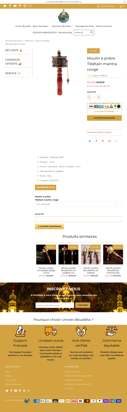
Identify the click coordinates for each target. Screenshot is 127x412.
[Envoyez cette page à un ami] (116, 141)
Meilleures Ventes (104, 26)
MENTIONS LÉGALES (72, 372)
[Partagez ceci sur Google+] (109, 141)
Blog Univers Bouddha (13, 384)
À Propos (8, 376)
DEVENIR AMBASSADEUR (45, 32)
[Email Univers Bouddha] (29, 6)
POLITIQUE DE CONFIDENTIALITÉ (77, 384)
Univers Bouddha (23, 26)
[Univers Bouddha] (63, 16)
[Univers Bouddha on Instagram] (24, 6)
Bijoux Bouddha (40, 26)
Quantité (91, 92)
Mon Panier (69, 388)
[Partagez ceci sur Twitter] (90, 141)
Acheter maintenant (104, 118)
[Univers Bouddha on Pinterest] (19, 6)
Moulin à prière (105, 132)
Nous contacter (11, 380)
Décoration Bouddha (62, 26)
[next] (82, 73)
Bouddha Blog (65, 32)
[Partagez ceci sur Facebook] (96, 141)
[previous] (37, 73)
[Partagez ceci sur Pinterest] (103, 141)
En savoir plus (45, 187)
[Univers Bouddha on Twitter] (4, 6)
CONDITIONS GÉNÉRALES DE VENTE (78, 376)
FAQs (7, 372)
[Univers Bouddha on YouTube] (14, 6)
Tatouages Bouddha (84, 26)
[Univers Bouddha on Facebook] (9, 6)
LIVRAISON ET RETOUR (73, 380)
